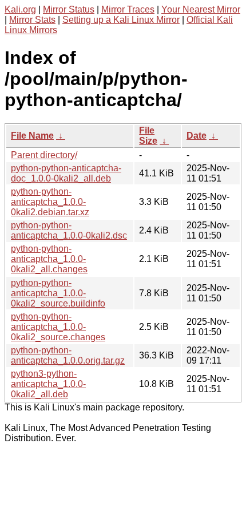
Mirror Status (68, 9)
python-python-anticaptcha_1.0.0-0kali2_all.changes (49, 259)
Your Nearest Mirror (200, 9)
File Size (148, 136)
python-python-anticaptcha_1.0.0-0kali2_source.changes (58, 327)
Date (197, 135)
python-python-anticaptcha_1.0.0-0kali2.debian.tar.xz (50, 202)
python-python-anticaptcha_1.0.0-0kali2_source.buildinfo (58, 293)
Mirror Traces (127, 9)
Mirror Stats (32, 20)
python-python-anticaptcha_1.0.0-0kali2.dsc (69, 230)
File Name (32, 135)
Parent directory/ (44, 155)
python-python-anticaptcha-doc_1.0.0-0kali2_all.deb (66, 173)
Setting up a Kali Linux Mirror (121, 20)
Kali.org (20, 9)
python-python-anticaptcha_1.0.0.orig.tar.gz (68, 355)
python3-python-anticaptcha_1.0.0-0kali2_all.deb (48, 384)
